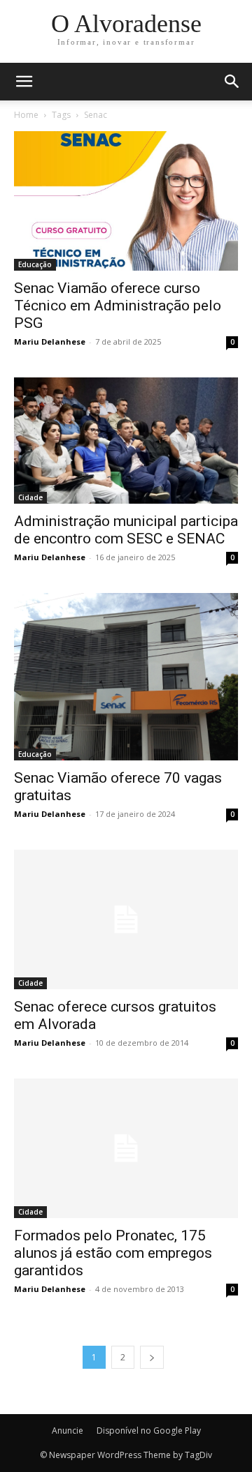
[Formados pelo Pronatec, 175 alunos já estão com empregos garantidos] (126, 1148)
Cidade (30, 497)
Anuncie (67, 1430)
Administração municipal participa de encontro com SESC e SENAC (126, 530)
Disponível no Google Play (149, 1430)
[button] (232, 81)
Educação (35, 264)
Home (26, 115)
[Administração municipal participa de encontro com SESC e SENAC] (126, 440)
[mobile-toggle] (23, 81)
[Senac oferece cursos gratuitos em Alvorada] (126, 919)
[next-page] (152, 1357)
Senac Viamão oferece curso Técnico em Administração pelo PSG (117, 305)
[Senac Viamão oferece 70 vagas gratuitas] (126, 676)
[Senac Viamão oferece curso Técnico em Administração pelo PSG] (126, 201)
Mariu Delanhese (49, 341)
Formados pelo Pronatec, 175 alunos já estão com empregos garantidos (113, 1253)
